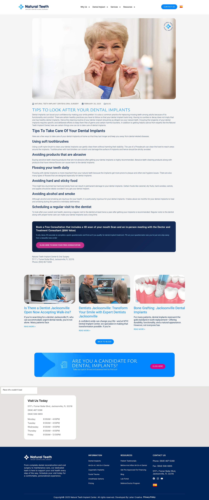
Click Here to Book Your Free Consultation (60, 245)
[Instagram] (158, 478)
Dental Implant (99, 7)
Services (114, 7)
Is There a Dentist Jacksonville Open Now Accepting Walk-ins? (47, 310)
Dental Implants (94, 461)
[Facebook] (154, 478)
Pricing (91, 483)
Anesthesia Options (96, 479)
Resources (127, 7)
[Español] (181, 6)
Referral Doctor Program (130, 483)
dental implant (117, 117)
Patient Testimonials (128, 461)
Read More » (29, 326)
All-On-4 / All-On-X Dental (98, 465)
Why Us (84, 7)
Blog (108, 104)
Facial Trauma (93, 474)
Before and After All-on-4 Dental (134, 465)
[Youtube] (162, 478)
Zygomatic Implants (96, 470)
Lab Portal (125, 479)
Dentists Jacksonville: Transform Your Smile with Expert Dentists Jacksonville (103, 312)
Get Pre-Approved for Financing (133, 470)
